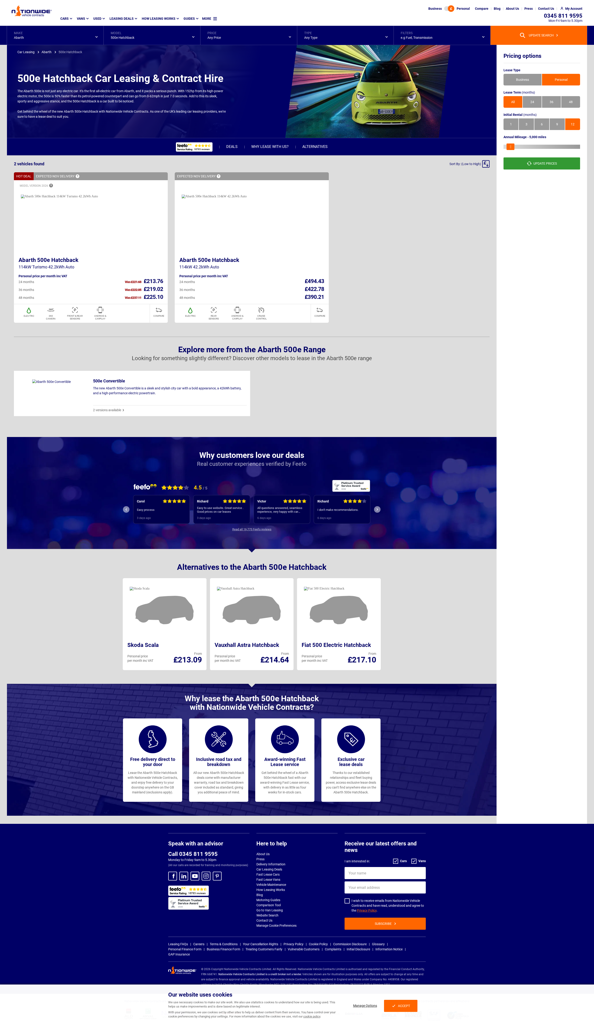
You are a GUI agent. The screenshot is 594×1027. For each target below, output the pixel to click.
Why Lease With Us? (270, 146)
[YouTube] (194, 876)
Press (260, 859)
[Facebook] (172, 876)
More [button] (206, 18)
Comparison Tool (268, 905)
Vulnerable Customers (304, 949)
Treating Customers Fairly (263, 949)
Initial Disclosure (358, 949)
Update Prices (545, 163)
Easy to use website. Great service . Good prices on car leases (160, 509)
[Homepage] (32, 11)
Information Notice (389, 949)
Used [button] (97, 18)
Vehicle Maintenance (271, 885)
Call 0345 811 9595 (193, 854)
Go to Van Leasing (269, 910)
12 (573, 124)
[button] (55, 35)
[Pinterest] (217, 876)
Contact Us (264, 920)
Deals (232, 146)
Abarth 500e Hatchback (48, 260)
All (513, 102)
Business (435, 8)
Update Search (541, 35)
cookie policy (311, 1016)
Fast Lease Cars (268, 874)
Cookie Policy (318, 944)
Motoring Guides (268, 900)
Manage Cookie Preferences (276, 925)
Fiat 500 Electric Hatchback (336, 645)
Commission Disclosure (350, 944)
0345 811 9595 (563, 16)
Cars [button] (64, 18)
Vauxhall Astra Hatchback (247, 645)
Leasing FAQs (178, 944)
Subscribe (383, 924)
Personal (463, 8)
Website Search (267, 915)
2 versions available (107, 410)
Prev (126, 509)
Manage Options (365, 1005)
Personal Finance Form (184, 949)
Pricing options (522, 56)
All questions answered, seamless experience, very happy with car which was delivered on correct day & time (221, 510)
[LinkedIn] (183, 876)
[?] (77, 176)
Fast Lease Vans (268, 879)
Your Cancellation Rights (260, 944)
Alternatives (315, 146)
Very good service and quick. (336, 510)
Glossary (378, 944)
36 (551, 102)
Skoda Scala (143, 645)
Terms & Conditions (224, 944)
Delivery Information (270, 864)
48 (571, 102)
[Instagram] (206, 876)
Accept (404, 1006)
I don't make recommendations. (277, 510)
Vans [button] (81, 18)
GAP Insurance (179, 954)
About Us (263, 854)
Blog (259, 895)
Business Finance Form (223, 949)
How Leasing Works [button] (158, 18)
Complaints (333, 949)
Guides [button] (189, 18)
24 (532, 102)
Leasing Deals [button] (122, 18)
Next (377, 509)
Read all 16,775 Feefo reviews (251, 529)
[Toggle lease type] (449, 8)
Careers (198, 944)
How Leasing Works (270, 890)
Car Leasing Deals (269, 869)
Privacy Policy (367, 910)
